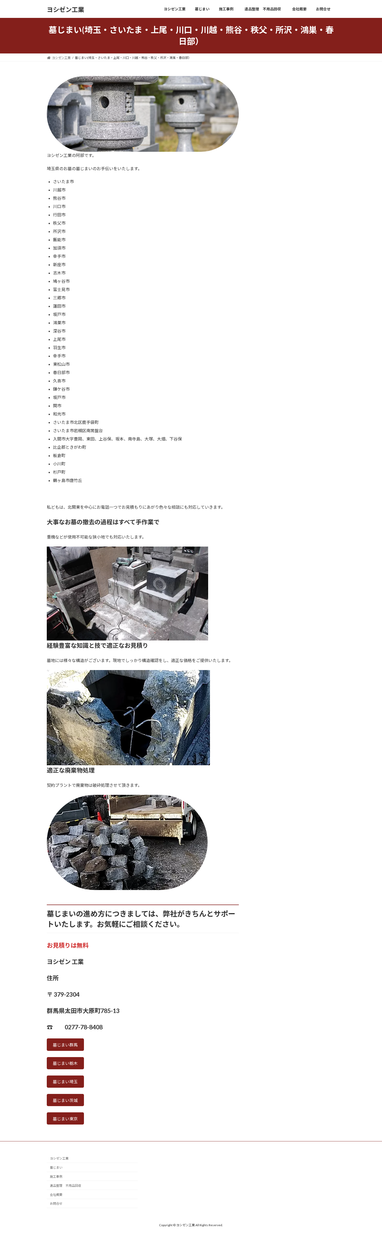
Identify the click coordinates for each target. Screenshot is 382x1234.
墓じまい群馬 (65, 1044)
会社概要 (56, 1195)
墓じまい (56, 1168)
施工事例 (56, 1176)
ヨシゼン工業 (59, 1159)
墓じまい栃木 (65, 1063)
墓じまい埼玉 (65, 1081)
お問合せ (56, 1204)
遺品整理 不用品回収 (67, 1186)
